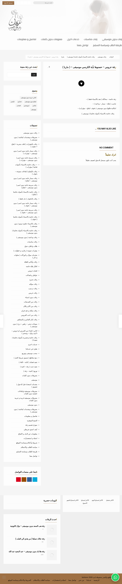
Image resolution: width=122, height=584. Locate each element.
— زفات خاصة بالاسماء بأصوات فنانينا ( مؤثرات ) (26, 166)
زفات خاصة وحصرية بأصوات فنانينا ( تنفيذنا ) (24, 339)
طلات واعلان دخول (30, 246)
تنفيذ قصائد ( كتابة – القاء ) (28, 362)
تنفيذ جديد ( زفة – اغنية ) (28, 367)
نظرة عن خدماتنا (31, 349)
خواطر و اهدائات (31, 275)
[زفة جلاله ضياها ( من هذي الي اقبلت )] (52, 542)
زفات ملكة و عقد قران (29, 311)
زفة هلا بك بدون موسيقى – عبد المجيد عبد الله (27, 551)
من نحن (81, 580)
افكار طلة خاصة (31, 266)
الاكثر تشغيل (110, 500)
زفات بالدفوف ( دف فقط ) (28, 199)
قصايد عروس (32, 271)
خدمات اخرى (73, 39)
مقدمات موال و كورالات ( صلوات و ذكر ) (25, 256)
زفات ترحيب (32, 288)
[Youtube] (18, 479)
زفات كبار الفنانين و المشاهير (27, 320)
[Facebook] (29, 2)
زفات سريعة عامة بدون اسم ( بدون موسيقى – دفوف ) (26, 211)
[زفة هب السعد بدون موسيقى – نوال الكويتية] (52, 530)
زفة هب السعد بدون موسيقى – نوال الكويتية (27, 526)
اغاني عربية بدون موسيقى (28, 97)
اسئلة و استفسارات (30, 438)
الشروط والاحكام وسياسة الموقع (19, 580)
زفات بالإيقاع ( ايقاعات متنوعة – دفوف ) (26, 173)
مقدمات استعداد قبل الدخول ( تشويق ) (26, 385)
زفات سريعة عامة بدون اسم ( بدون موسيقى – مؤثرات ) (26, 159)
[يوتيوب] (18, 2)
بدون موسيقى (32, 405)
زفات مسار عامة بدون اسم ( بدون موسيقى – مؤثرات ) (25, 152)
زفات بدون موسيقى (112, 39)
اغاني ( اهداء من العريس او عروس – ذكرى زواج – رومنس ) (24, 332)
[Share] (50, 74)
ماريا (82, 74)
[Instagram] (21, 2)
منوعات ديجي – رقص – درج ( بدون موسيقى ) (25, 325)
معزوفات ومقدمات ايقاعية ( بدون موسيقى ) (25, 138)
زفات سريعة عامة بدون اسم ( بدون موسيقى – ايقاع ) (26, 186)
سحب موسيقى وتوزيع (29, 353)
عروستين (26, 105)
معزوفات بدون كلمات (51, 39)
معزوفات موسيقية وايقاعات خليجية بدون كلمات (27, 392)
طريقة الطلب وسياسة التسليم (107, 45)
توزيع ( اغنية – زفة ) (30, 371)
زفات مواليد (33, 284)
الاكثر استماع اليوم (97, 500)
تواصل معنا (82, 45)
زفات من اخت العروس (29, 315)
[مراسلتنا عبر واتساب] (115, 577)
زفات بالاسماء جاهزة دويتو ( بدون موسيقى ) (25, 225)
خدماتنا (88, 580)
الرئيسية (96, 580)
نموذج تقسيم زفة (31, 425)
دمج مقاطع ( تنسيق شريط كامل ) (25, 358)
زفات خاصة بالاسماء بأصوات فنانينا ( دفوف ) (25, 218)
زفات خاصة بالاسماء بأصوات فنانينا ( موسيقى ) (98, 114)
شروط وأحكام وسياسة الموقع (26, 443)
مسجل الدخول (100, 160)
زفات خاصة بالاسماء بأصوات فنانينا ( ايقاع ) (25, 193)
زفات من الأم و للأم (30, 306)
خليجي (13, 101)
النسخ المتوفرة (32, 421)
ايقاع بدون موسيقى (30, 101)
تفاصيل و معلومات (26, 39)
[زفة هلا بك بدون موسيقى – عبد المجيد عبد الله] (52, 555)
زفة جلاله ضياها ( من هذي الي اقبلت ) (30, 539)
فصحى (19, 105)
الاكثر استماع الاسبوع (85, 501)
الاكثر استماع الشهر (72, 500)
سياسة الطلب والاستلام (29, 447)
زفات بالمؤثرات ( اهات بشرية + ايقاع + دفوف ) (24, 145)
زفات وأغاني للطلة (30, 262)
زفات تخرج (33, 280)
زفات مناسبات (90, 39)
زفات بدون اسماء (31, 297)
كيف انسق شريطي (30, 429)
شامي (34, 105)
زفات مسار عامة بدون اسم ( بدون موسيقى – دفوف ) (25, 204)
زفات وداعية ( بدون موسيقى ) (26, 237)
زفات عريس (33, 293)
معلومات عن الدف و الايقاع (27, 434)
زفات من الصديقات (30, 302)
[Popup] (47, 74)
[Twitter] (25, 2)
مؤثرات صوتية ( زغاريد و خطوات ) (25, 251)
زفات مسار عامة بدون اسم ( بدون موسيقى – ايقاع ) (25, 179)
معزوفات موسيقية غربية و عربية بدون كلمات (26, 399)
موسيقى (33, 109)
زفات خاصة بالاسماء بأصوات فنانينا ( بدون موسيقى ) (24, 232)
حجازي (20, 101)
